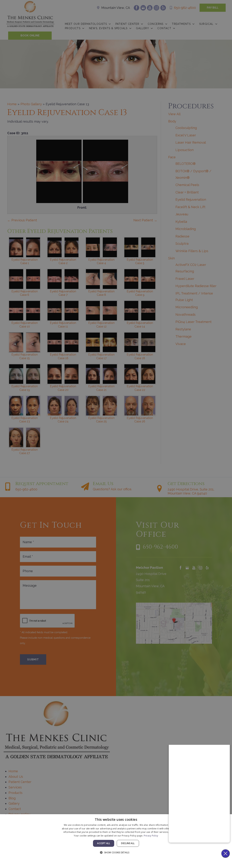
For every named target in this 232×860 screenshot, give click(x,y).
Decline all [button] (127, 843)
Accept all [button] (103, 843)
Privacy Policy (151, 835)
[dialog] (116, 837)
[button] (116, 852)
